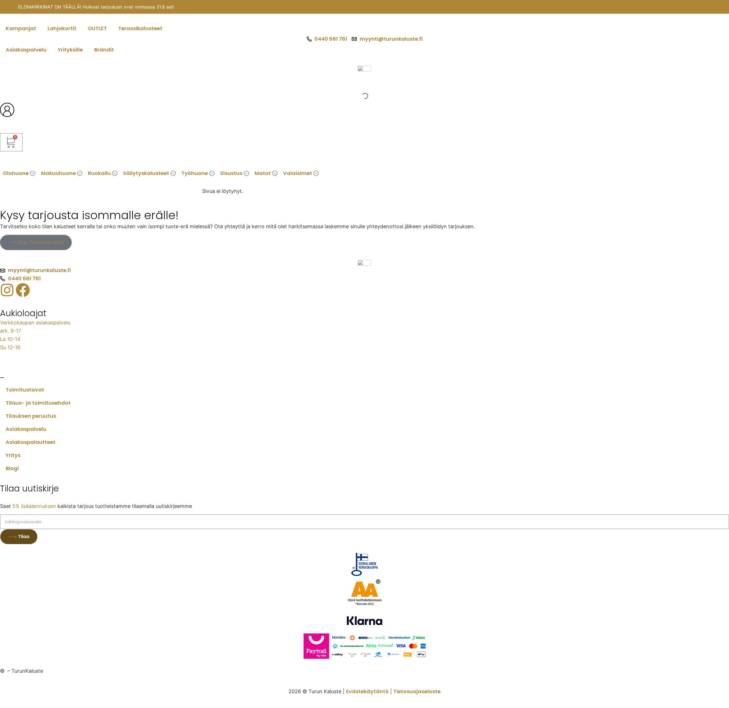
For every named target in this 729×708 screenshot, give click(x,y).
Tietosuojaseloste (417, 691)
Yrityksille (70, 49)
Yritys (13, 455)
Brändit (104, 49)
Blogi (12, 468)
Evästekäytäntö (367, 691)
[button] (32, 173)
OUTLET (97, 28)
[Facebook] (23, 290)
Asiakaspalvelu (26, 49)
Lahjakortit (62, 28)
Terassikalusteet (140, 28)
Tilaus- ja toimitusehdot (38, 402)
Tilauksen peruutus (31, 415)
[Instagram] (7, 290)
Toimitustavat (25, 389)
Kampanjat (21, 28)
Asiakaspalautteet (31, 442)
